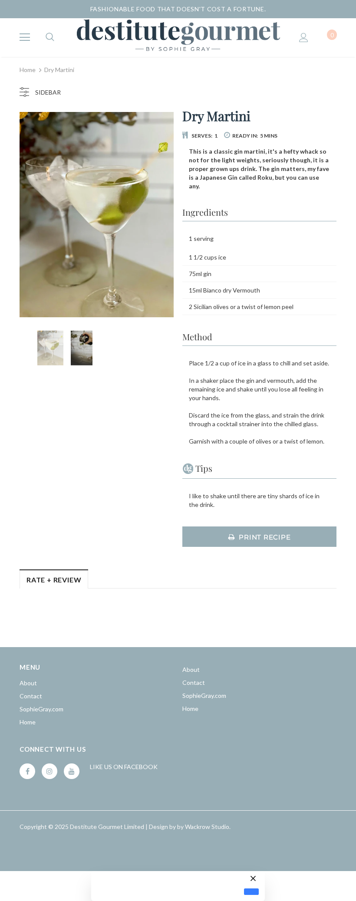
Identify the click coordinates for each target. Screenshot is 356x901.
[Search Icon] (50, 37)
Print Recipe (264, 537)
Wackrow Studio (207, 826)
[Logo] (178, 37)
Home (28, 69)
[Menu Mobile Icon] (25, 37)
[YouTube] (71, 771)
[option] (97, 214)
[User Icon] (303, 37)
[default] (251, 891)
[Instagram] (49, 771)
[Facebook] (27, 771)
